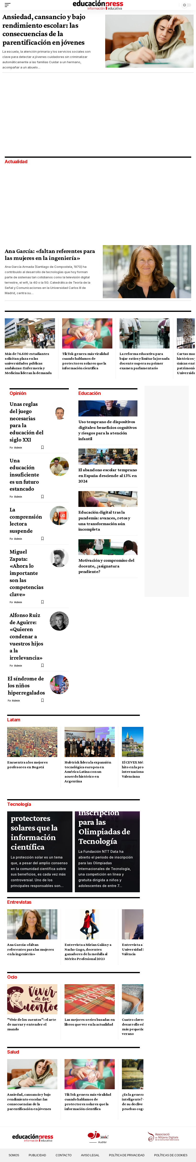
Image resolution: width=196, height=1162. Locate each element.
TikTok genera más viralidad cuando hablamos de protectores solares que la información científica (36, 813)
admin (18, 447)
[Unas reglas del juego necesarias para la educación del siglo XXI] (59, 410)
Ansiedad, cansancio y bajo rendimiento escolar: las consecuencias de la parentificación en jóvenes (43, 29)
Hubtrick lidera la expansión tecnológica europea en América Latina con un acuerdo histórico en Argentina (88, 771)
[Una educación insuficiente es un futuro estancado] (59, 466)
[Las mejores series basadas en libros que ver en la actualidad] (90, 999)
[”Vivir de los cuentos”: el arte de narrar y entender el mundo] (32, 999)
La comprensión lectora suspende (26, 520)
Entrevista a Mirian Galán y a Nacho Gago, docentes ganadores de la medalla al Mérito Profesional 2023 (88, 952)
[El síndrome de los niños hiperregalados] (59, 684)
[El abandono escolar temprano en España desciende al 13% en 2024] (108, 457)
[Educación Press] (98, 5)
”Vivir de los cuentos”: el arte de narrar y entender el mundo (31, 1024)
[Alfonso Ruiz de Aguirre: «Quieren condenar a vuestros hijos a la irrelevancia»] (59, 621)
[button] (9, 5)
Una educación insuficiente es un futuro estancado (24, 474)
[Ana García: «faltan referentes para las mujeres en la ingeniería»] (147, 271)
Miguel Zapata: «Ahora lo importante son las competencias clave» (26, 572)
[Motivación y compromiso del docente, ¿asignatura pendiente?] (108, 547)
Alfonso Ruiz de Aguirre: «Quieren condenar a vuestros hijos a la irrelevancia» (26, 636)
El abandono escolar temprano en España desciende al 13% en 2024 (107, 475)
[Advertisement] (36, 114)
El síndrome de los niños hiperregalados (26, 685)
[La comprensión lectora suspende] (59, 515)
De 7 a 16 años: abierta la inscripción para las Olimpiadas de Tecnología (104, 817)
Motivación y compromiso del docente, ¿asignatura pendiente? (106, 566)
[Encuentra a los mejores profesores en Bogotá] (32, 742)
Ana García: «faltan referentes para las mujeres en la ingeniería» (50, 254)
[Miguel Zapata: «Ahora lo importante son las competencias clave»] (59, 557)
